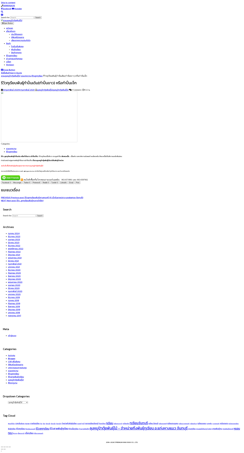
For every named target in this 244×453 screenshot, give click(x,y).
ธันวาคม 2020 (14, 269)
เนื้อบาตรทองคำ (38, 433)
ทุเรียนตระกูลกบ (172, 423)
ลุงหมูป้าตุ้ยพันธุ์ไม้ (52, 89)
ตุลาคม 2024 (13, 233)
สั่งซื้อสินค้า (11, 72)
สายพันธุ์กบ (217, 428)
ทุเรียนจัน (126, 423)
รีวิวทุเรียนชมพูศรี (30, 429)
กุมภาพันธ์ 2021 (14, 263)
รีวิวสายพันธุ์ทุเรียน (16, 376)
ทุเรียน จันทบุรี (153, 423)
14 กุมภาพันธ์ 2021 (18, 89)
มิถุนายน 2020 (14, 279)
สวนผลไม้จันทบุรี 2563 (204, 429)
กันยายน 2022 (14, 251)
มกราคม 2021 (14, 266)
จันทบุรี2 (53, 424)
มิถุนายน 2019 (14, 309)
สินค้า (8, 43)
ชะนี (83, 423)
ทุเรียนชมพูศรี (163, 424)
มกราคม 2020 (14, 294)
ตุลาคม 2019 (13, 300)
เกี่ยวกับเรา (10, 31)
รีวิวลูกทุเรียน (11, 55)
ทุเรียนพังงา (193, 424)
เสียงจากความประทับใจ (20, 40)
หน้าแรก (9, 28)
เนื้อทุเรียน (29, 433)
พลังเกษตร (224, 423)
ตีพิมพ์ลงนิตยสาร (15, 364)
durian (27, 423)
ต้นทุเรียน (102, 423)
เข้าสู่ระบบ (12, 335)
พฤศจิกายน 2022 (15, 248)
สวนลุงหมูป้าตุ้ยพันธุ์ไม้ (10, 75)
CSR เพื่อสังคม (14, 361)
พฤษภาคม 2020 (15, 282)
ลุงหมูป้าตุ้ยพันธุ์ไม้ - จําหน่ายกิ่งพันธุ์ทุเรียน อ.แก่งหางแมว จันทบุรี (139, 428)
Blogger (11, 358)
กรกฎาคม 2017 (14, 315)
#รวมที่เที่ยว (11, 424)
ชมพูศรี (79, 424)
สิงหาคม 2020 (14, 276)
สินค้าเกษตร (16, 52)
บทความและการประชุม (17, 367)
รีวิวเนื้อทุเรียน (74, 429)
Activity (11, 355)
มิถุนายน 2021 (14, 254)
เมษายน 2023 (14, 239)
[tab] (7, 23)
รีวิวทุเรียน (20, 428)
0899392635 (9, 5)
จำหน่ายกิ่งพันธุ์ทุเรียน (69, 423)
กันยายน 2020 (14, 273)
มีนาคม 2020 (14, 288)
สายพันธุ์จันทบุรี (228, 429)
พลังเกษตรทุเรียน (233, 424)
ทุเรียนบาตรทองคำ (184, 424)
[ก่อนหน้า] (2, 449)
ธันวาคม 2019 (14, 297)
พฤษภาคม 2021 (15, 257)
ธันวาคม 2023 (14, 236)
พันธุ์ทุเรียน (16, 49)
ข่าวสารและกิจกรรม (14, 58)
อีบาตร (15, 433)
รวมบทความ (26, 75)
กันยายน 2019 (14, 303)
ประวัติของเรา (16, 34)
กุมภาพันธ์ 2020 (15, 291)
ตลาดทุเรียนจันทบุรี (91, 423)
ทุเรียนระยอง (201, 423)
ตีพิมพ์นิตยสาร (17, 37)
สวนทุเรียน (192, 429)
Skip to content (8, 2)
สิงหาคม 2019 (14, 306)
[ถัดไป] (5, 449)
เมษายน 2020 (14, 285)
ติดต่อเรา (10, 64)
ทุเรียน (109, 423)
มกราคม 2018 (14, 312)
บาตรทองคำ (216, 424)
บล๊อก (8, 61)
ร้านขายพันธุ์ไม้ (84, 429)
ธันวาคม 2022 (14, 245)
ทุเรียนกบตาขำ (118, 424)
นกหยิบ (209, 423)
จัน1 (41, 424)
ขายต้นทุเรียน (35, 423)
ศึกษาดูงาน (12, 382)
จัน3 (44, 424)
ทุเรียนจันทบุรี (139, 423)
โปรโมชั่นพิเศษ (17, 46)
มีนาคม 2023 (13, 242)
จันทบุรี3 (58, 424)
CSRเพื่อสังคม (20, 423)
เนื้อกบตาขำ (21, 433)
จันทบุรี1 (48, 424)
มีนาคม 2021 (13, 260)
